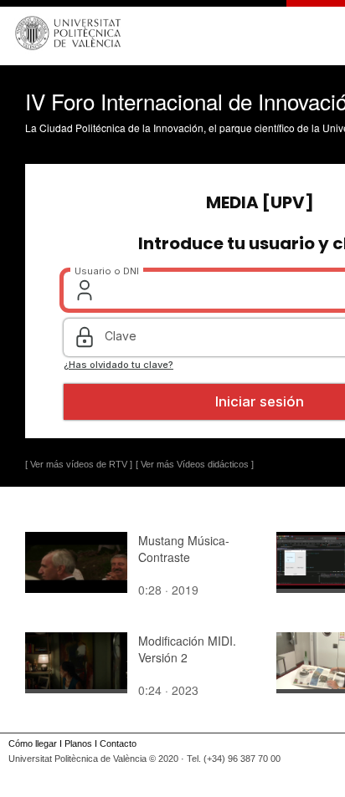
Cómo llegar (32, 743)
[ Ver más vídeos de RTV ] (78, 464)
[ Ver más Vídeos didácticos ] (195, 464)
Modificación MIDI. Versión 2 (187, 649)
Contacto (118, 743)
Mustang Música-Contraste (183, 548)
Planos (78, 743)
